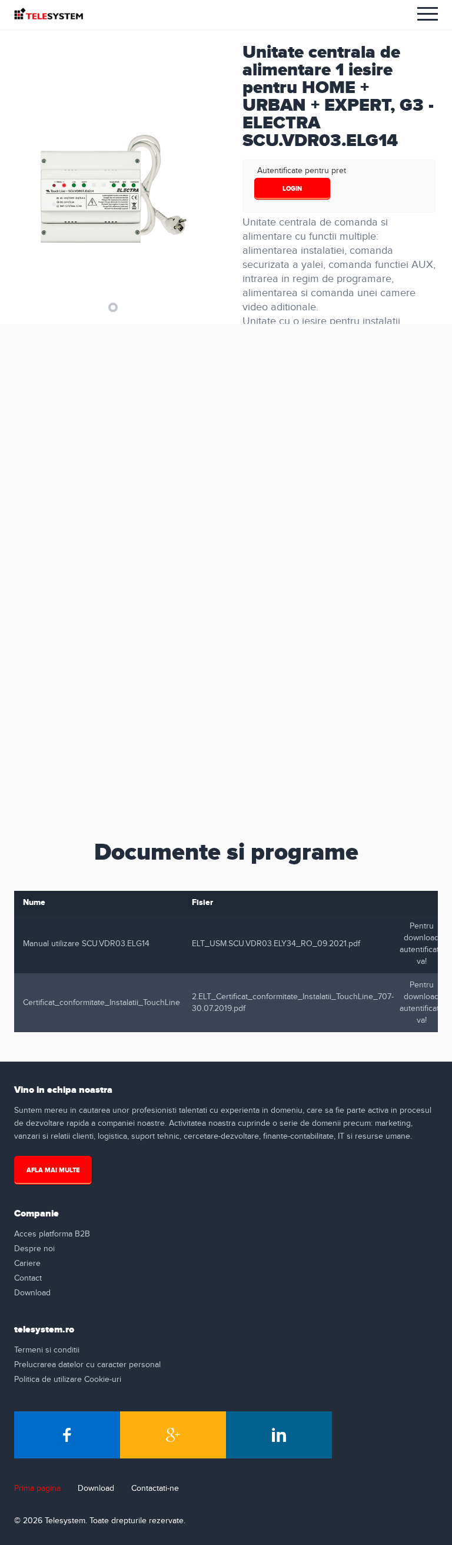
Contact (28, 1278)
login (292, 189)
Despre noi (34, 1249)
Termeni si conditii (46, 1350)
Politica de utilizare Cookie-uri (67, 1379)
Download (32, 1293)
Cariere (27, 1263)
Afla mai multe (52, 1170)
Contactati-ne (155, 1488)
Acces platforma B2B (52, 1234)
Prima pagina (37, 1488)
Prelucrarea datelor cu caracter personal (87, 1365)
